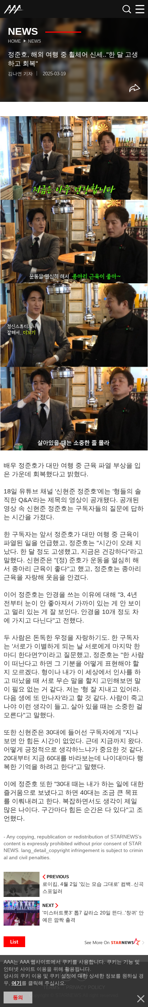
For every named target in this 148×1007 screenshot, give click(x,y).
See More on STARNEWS (114, 941)
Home (14, 41)
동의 (18, 997)
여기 (16, 983)
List (14, 941)
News (34, 41)
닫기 (140, 998)
